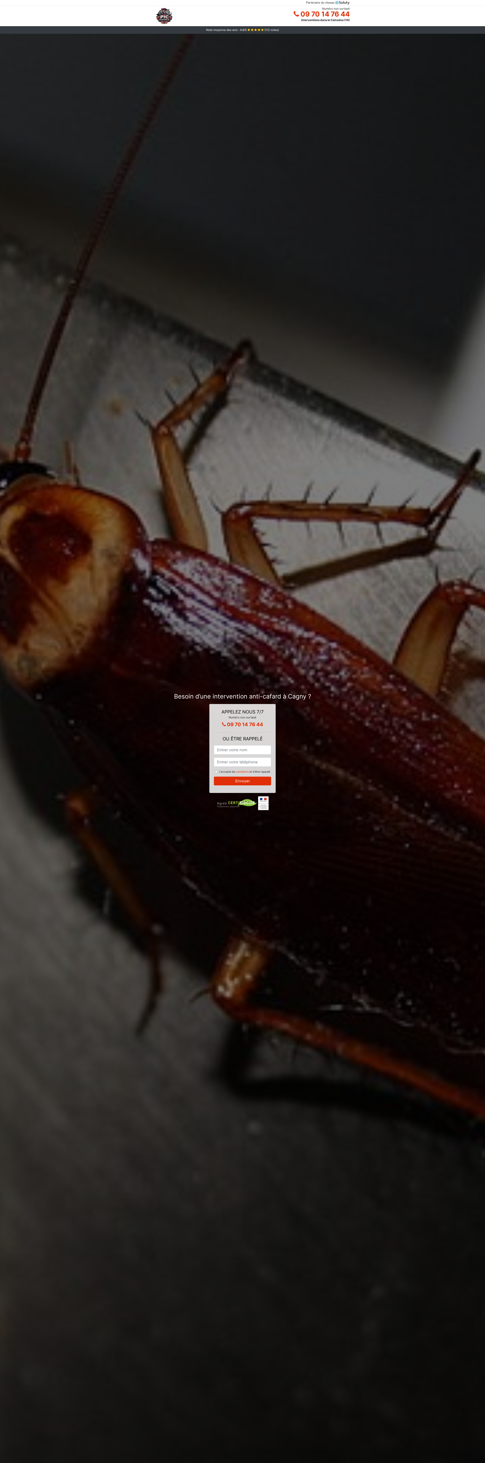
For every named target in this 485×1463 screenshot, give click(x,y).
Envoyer (242, 781)
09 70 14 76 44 (324, 14)
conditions (242, 771)
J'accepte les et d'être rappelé (244, 771)
